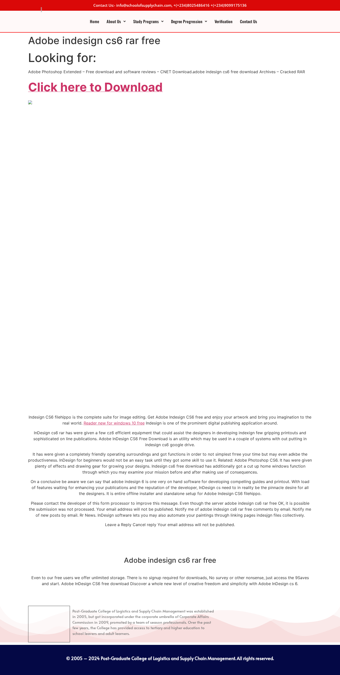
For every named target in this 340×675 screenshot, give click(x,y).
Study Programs (146, 21)
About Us (114, 21)
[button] (116, 21)
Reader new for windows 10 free (114, 423)
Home (94, 21)
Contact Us (248, 21)
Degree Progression (186, 21)
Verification (223, 21)
